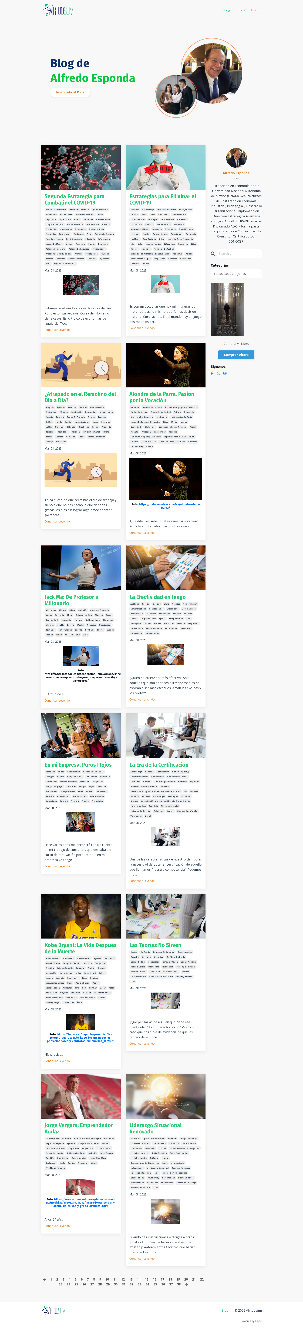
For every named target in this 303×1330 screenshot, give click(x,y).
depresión (179, 224)
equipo (82, 786)
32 (131, 1284)
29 (108, 1284)
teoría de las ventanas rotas (164, 971)
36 (163, 1284)
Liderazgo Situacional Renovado (155, 1128)
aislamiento (51, 214)
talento (134, 441)
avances (72, 407)
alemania (134, 407)
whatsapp (61, 441)
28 (100, 1284)
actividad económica (79, 209)
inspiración (51, 973)
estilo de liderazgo (139, 1153)
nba (84, 988)
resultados (185, 258)
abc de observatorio (56, 209)
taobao (49, 635)
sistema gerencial (170, 806)
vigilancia (104, 258)
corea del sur (92, 224)
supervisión (51, 801)
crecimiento (173, 609)
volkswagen (136, 816)
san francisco (65, 630)
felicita (133, 618)
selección (70, 436)
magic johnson (82, 983)
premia (157, 623)
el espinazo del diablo (88, 1143)
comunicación (159, 1143)
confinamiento (179, 214)
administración (53, 958)
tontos (85, 801)
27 (92, 1284)
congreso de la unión (163, 952)
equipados (79, 234)
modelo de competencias (175, 1173)
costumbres (136, 1148)
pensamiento (63, 796)
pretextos (169, 623)
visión (59, 635)
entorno (60, 417)
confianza (105, 776)
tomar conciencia (96, 436)
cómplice (63, 412)
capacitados (65, 219)
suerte (100, 630)
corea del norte (75, 224)
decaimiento (136, 613)
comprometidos (138, 609)
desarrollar (90, 412)
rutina (106, 432)
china (77, 219)
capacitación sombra (93, 771)
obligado (70, 427)
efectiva (162, 1148)
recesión (172, 258)
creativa (50, 968)
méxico (69, 244)
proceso (181, 623)
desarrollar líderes (139, 229)
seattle (78, 630)
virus (48, 263)
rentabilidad (136, 628)
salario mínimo (97, 796)
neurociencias (137, 1178)
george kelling (137, 962)
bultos (61, 771)
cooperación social (55, 224)
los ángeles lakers (55, 983)
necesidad (186, 796)
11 (115, 1279)
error (89, 234)
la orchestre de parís (181, 417)
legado (49, 978)
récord (49, 436)
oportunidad (105, 625)
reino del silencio (54, 997)
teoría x (64, 801)
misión (174, 422)
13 (131, 1279)
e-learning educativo (164, 781)
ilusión (68, 422)
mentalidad (153, 967)
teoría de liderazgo (186, 1182)
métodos (50, 796)
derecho (134, 957)
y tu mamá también (55, 1168)
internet (50, 625)
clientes (99, 615)
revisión (76, 432)
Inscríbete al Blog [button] (70, 92)
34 (147, 1284)
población (103, 244)
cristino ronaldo (65, 968)
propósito (106, 427)
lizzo (84, 978)
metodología (159, 796)
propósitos (193, 623)
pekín (111, 988)
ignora (162, 618)
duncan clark (52, 620)
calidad (134, 214)
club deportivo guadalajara (87, 1138)
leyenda (60, 978)
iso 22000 (134, 796)
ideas (165, 1163)
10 (107, 1279)
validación (159, 811)
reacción (60, 258)
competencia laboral (177, 776)
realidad (173, 432)
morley (80, 625)
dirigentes (98, 781)
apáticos (134, 604)
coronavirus (136, 224)
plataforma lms (138, 806)
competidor (100, 963)
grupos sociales (148, 618)
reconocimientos (102, 992)
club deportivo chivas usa (58, 1138)
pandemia (80, 244)
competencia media (140, 1143)
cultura (177, 412)
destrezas (150, 1148)
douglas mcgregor (54, 786)
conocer (147, 781)
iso (185, 791)
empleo (105, 1143)
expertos (194, 781)
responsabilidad (76, 258)
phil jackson (51, 992)
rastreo (49, 258)
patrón (91, 244)
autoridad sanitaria (85, 214)
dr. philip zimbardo (176, 957)
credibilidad (51, 229)
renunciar (50, 630)
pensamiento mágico (140, 258)
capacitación (73, 771)
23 (60, 1284)
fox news (135, 239)
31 (123, 1284)
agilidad (97, 958)
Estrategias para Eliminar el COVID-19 (162, 199)
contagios (153, 219)
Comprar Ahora (236, 355)
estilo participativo (179, 1153)
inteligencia (161, 417)
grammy (101, 968)
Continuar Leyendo (57, 330)
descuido (146, 957)
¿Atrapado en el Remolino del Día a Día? (80, 397)
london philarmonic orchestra (145, 422)
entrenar (80, 968)
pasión (95, 427)
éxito (85, 635)
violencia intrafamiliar (187, 811)
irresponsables (176, 618)
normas (134, 801)
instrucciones (137, 1168)
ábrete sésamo (72, 635)
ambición (82, 610)
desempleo (80, 229)
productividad (80, 796)
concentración (97, 407)
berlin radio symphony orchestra (181, 407)
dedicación (76, 412)
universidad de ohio (140, 1187)
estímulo (154, 1158)
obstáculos (150, 427)
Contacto (240, 10)
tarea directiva (148, 441)
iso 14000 (194, 791)
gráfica (49, 422)
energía (49, 417)
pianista (134, 432)
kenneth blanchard (181, 1168)
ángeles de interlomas (65, 263)
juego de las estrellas (70, 973)
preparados (159, 258)
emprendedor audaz (55, 1148)
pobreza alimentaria (55, 249)
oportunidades (79, 1158)
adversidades (83, 958)
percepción (135, 623)
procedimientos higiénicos (58, 254)
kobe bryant (90, 973)
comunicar (88, 219)
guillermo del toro (75, 1153)
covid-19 (106, 224)
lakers (102, 973)
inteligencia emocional (158, 1168)
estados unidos (160, 234)
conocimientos (137, 219)
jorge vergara (106, 1153)
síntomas (91, 258)
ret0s (62, 1163)
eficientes (71, 786)
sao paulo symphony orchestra (145, 436)
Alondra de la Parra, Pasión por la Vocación (161, 397)
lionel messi (73, 978)
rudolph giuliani (138, 971)
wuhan (146, 263)
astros (49, 615)
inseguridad (153, 962)
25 (76, 1284)
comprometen (190, 604)
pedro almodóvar (97, 1158)
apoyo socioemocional (153, 1138)
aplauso (61, 407)
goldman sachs (92, 620)
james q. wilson (170, 962)
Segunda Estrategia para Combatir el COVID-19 (75, 199)
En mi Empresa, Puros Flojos (78, 765)
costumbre (51, 412)
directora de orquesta (141, 417)
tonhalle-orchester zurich (172, 441)
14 (138, 1279)
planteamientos (186, 1178)
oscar (103, 988)
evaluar (165, 1158)
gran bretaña (149, 239)
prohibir (78, 254)
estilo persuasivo (138, 1158)
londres (94, 978)
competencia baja (188, 1138)
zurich (148, 816)
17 (162, 1279)
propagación (91, 254)
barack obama (53, 963)
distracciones (106, 412)
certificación (163, 771)
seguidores (71, 997)
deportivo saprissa (55, 1143)
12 (123, 1279)
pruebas (105, 254)
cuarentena (66, 229)
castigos (50, 776)
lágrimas (105, 422)
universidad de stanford (161, 976)
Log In (255, 10)
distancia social (96, 229)
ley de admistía (188, 962)
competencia (157, 776)
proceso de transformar (154, 432)
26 (84, 1284)
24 (68, 1284)
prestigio (153, 806)
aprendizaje (148, 209)
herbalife (92, 1153)
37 (171, 1284)
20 (186, 1279)
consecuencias (156, 609)
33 (139, 1284)
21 (194, 1279)
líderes (89, 791)
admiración (68, 958)
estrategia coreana (104, 234)
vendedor (83, 1163)
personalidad (168, 1178)
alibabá (62, 610)
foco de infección (54, 239)
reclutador (51, 1163)
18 (170, 1279)
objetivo (59, 427)
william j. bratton (184, 976)
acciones (134, 209)
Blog (226, 10)
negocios (146, 249)
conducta (174, 1143)
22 (202, 1279)
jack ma (60, 625)
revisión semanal (91, 432)
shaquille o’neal (87, 997)
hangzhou (108, 620)
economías (51, 234)
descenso (157, 229)
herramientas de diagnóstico (144, 1163)
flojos (91, 786)
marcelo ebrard (137, 967)
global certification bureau (143, 786)
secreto (59, 436)
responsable (171, 628)
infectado (90, 239)
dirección (84, 781)
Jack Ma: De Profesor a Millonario (71, 600)
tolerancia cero (138, 976)
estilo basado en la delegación (185, 1148)
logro (95, 422)
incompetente (177, 1163)
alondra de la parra (152, 407)
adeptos (50, 407)
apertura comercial (99, 610)
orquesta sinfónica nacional (172, 427)
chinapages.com (84, 615)
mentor (95, 983)
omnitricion (62, 1158)
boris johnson (185, 209)
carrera (88, 963)
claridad (83, 407)
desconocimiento (68, 781)
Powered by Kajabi (251, 1321)
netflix (49, 427)
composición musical (161, 412)
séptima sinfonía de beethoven (179, 436)
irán (132, 244)
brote (100, 214)
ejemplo (71, 1143)
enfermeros (64, 234)
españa (146, 234)
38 (179, 1284)
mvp (77, 988)
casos (144, 214)
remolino (50, 432)
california (145, 952)
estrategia (191, 234)
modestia (67, 988)
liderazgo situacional (140, 1173)
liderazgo (183, 244)
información (104, 239)
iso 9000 (146, 796)
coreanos (182, 219)
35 (155, 1284)
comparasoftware (139, 776)
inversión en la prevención (180, 239)
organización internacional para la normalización (165, 801)
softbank (89, 630)
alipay (72, 610)
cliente (60, 776)
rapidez (87, 992)
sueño (82, 436)
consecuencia (103, 219)
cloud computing (180, 771)
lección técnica (153, 244)
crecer (109, 615)
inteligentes (51, 791)
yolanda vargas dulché (141, 446)
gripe (161, 239)
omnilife (50, 1158)
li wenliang (169, 244)
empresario (87, 1148)
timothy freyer (53, 1002)
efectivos (134, 234)
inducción (164, 786)
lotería (70, 625)
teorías (185, 971)
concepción (91, 776)
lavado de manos (54, 244)
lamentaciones (82, 422)
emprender (73, 1148)
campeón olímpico (72, 963)
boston (133, 952)
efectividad (164, 613)
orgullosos (83, 427)
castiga (145, 604)
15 (146, 1279)
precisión (75, 992)
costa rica (109, 1138)
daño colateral (164, 224)
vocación (192, 441)
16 (154, 1279)
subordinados (152, 633)
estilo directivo (159, 1153)
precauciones (99, 249)
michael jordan (53, 988)
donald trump (186, 229)
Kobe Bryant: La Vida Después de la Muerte (81, 948)
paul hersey (153, 1178)
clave (166, 604)
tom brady (68, 1002)
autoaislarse (66, 214)
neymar (93, 988)
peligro (189, 254)
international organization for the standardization (155, 791)
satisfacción (136, 633)
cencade (149, 771)
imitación (101, 786)
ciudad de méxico (138, 412)
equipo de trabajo (76, 417)
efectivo (177, 613)
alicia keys (110, 958)
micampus (173, 796)
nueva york (135, 427)
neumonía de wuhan (164, 249)
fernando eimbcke (54, 1153)
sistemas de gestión (140, 811)
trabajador (97, 801)
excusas (188, 613)
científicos (163, 214)
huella (59, 422)
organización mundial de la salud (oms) (150, 254)
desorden (158, 957)
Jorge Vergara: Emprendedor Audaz (79, 1128)
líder (193, 244)
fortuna (78, 620)
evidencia (182, 781)
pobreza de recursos (79, 249)
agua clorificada (100, 209)
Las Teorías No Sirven (155, 945)
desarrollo (189, 412)
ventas (170, 811)
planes (147, 623)
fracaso (102, 417)
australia (59, 615)
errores (91, 417)
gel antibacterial (74, 239)
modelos (134, 249)
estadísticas (177, 234)
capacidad (51, 219)
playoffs (64, 992)
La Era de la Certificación (158, 765)
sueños (110, 630)
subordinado (167, 1182)
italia (139, 244)
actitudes (50, 771)
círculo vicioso (189, 609)
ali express (51, 610)
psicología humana (185, 967)
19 (178, 1279)
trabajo (49, 441)
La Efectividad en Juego (157, 597)
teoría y (75, 801)
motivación (102, 791)
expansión (66, 620)
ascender (172, 1138)
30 (115, 1284)
